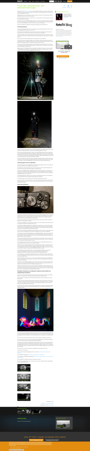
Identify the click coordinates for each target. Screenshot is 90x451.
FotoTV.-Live (37, 1)
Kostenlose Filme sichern (52, 440)
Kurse (33, 1)
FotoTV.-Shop (42, 1)
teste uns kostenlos (64, 58)
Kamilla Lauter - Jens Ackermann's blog (47, 403)
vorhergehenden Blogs (27, 11)
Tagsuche (61, 1)
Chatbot (11, 448)
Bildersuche (59, 1)
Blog (22, 3)
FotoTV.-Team (61, 36)
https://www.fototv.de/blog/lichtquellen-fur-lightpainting (36, 354)
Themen (30, 1)
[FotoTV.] (20, 1)
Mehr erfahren (14, 445)
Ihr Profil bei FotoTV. (65, 17)
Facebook (64, 7)
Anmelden (64, 1)
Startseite (19, 3)
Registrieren (70, 1)
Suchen (55, 1)
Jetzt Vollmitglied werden (63, 56)
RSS (71, 7)
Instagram (68, 7)
